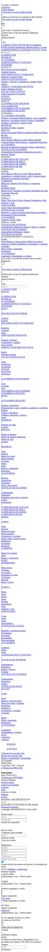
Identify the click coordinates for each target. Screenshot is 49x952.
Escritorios (15, 178)
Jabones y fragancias (10, 118)
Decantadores (24, 208)
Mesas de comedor (9, 183)
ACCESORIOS (8, 60)
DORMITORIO (8, 188)
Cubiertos (5, 220)
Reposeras (42, 142)
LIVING (5, 171)
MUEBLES (6, 57)
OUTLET (36, 50)
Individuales (31, 212)
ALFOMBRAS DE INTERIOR (15, 103)
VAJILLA (5, 198)
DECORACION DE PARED (14, 69)
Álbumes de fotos (14, 89)
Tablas (13, 220)
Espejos (12, 72)
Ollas (44, 200)
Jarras (20, 200)
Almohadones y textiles (21, 256)
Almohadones (7, 152)
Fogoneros (24, 147)
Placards (14, 193)
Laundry (20, 128)
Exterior (12, 47)
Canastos (13, 77)
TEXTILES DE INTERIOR (13, 224)
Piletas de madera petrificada (29, 132)
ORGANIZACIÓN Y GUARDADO (17, 74)
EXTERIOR (6, 65)
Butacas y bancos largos (16, 241)
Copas (4, 208)
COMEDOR (6, 181)
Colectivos (5, 7)
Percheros (25, 178)
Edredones (18, 152)
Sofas (3, 140)
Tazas (9, 200)
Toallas (12, 154)
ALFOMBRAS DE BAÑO (13, 111)
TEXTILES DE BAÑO (11, 234)
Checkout (5, 910)
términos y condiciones (17, 869)
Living (4, 239)
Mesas (12, 142)
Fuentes (27, 200)
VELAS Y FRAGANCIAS (13, 91)
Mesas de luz (6, 191)
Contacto (5, 739)
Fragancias (11, 94)
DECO (29, 45)
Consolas (5, 142)
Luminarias (6, 256)
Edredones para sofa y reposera (14, 497)
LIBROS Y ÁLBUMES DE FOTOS (17, 86)
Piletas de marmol (8, 132)
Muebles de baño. (8, 128)
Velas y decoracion (37, 147)
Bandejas (5, 77)
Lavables (10, 106)
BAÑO (4, 47)
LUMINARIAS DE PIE (11, 166)
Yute (16, 106)
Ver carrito (5, 898)
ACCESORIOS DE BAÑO (13, 115)
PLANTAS (6, 99)
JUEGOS (5, 96)
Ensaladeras (36, 200)
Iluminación (14, 147)
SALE (44, 50)
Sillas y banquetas (14, 249)
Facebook (14, 807)
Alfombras (36, 45)
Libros (4, 89)
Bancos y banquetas (29, 142)
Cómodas (17, 191)
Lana (3, 106)
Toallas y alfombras (35, 120)
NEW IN (21, 45)
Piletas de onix (7, 439)
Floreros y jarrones (9, 82)
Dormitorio (6, 251)
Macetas (4, 147)
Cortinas (41, 227)
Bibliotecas (6, 178)
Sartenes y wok (7, 203)
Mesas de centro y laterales (12, 703)
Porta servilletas (19, 215)
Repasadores (6, 215)
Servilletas (41, 212)
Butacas (9, 140)
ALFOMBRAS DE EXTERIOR (15, 108)
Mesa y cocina (40, 47)
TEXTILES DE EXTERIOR (14, 149)
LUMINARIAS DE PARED (13, 164)
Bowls (15, 200)
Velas (3, 94)
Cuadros (4, 72)
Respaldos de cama (39, 191)
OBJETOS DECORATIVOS (14, 79)
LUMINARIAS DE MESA (13, 162)
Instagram (5, 807)
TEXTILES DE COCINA (12, 210)
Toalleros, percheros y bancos (14, 123)
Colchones (5, 193)
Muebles (30, 47)
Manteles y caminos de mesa (13, 212)
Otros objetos (7, 345)
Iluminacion (21, 47)
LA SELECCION (9, 45)
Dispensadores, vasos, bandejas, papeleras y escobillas (24, 408)
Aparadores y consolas (11, 176)
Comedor (5, 246)
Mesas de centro (21, 140)
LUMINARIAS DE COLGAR (14, 159)
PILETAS (5, 130)
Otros (20, 77)
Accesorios (20, 94)
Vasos (29, 123)
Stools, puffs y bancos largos (33, 176)
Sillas (18, 142)
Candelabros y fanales (27, 82)
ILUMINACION (8, 55)
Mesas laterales (34, 140)
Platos (3, 200)
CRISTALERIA (8, 205)
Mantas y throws (30, 227)
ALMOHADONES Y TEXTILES (16, 50)
